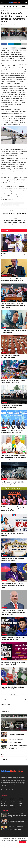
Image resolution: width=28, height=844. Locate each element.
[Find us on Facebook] (1, 789)
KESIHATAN (13, 802)
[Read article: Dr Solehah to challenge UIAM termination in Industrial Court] (14, 319)
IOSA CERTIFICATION (7, 205)
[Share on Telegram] (11, 44)
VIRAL (20, 805)
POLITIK (21, 798)
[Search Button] (26, 2)
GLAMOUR (12, 798)
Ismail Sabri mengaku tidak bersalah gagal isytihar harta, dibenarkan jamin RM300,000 (17, 734)
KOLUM (12, 804)
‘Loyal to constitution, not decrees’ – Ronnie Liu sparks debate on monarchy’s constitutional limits (13, 612)
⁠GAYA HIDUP (4, 805)
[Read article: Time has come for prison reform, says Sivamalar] (14, 523)
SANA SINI (21, 800)
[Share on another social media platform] (24, 44)
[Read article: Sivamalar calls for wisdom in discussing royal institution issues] (14, 547)
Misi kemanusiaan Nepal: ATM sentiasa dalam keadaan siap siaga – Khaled (12, 728)
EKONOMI (22, 6)
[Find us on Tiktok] (15, 789)
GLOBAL (15, 6)
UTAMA (3, 6)
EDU (2, 800)
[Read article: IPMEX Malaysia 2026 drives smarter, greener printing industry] (14, 394)
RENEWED (15, 205)
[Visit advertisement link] (14, 48)
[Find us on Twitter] (4, 789)
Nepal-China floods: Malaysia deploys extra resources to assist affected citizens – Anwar (16, 741)
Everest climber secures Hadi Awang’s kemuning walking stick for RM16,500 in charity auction (13, 305)
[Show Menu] (2, 2)
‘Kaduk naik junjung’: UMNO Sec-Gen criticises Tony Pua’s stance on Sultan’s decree (12, 585)
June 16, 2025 (4, 24)
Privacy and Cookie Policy (12, 842)
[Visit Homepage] (14, 2)
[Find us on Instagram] (6, 789)
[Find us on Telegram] (9, 789)
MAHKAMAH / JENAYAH (13, 806)
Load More (14, 694)
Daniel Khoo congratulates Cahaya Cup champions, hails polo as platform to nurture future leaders (12, 508)
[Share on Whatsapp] (17, 44)
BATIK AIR (7, 202)
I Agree (22, 842)
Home (2, 10)
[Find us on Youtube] (12, 789)
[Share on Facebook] (4, 44)
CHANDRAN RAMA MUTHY (17, 202)
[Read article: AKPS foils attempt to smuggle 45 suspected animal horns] (14, 344)
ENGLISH (6, 10)
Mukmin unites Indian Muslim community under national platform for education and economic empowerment (13, 457)
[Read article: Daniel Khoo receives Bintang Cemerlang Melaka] (14, 243)
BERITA (9, 6)
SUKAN (21, 802)
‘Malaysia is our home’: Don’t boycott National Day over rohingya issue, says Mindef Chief (17, 747)
